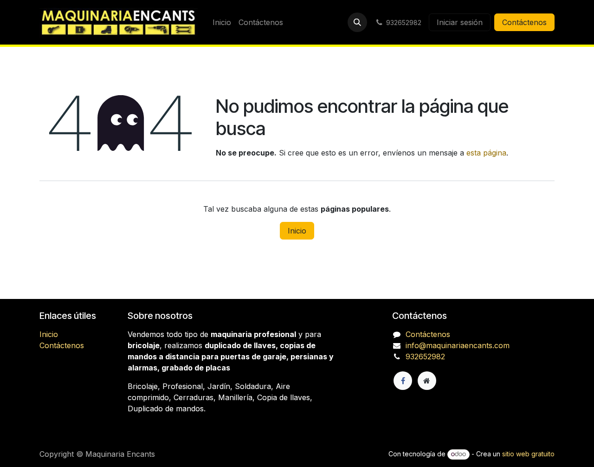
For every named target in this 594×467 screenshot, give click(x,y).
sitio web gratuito (528, 454)
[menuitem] (222, 22)
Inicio (297, 230)
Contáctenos (524, 22)
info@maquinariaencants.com (458, 345)
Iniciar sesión (460, 22)
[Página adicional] (427, 380)
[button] (357, 22)
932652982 (425, 356)
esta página (486, 152)
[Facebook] (403, 380)
